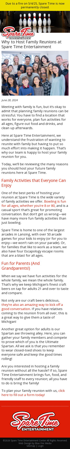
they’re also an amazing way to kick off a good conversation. (32, 306)
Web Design (25, 443)
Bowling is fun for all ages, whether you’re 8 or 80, (33, 203)
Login (41, 445)
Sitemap (31, 445)
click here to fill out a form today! (33, 392)
